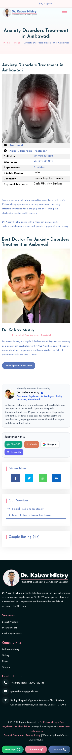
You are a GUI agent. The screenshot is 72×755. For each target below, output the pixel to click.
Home (6, 43)
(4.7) (36, 537)
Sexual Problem (10, 622)
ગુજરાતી (50, 3)
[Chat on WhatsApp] (13, 749)
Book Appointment (12, 634)
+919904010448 (36, 683)
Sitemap (6, 667)
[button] (64, 12)
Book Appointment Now (19, 365)
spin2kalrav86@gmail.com (24, 691)
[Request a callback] (59, 749)
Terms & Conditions (14, 735)
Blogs (17, 43)
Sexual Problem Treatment (28, 509)
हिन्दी (41, 3)
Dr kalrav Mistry (10, 649)
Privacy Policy (33, 735)
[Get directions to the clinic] (36, 749)
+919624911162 (18, 683)
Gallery (5, 655)
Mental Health (9, 628)
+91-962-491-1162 (43, 156)
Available (39, 167)
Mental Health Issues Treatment (32, 515)
